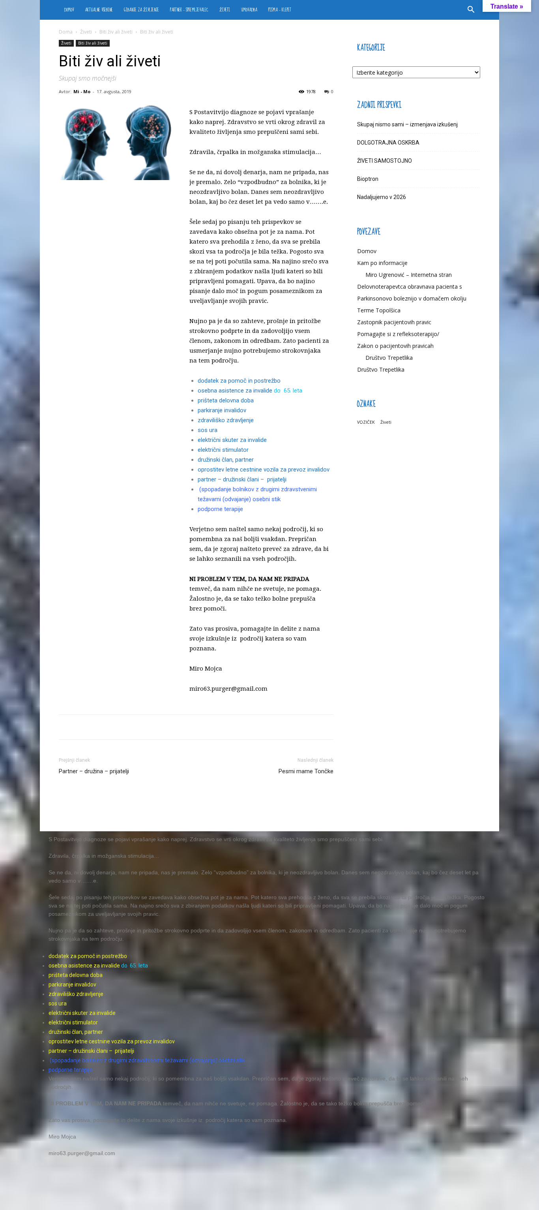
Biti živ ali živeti (116, 31)
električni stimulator (223, 449)
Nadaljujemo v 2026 (381, 197)
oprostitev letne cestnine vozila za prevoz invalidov (263, 469)
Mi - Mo (81, 91)
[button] (470, 10)
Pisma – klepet (279, 10)
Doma (66, 31)
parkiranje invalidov (222, 410)
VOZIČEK (366, 422)
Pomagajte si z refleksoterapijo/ (398, 334)
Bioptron (367, 179)
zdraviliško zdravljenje (226, 420)
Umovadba (249, 10)
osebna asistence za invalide (236, 390)
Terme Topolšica (379, 310)
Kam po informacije (382, 263)
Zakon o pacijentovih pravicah (395, 345)
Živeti (224, 10)
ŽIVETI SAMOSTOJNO (384, 161)
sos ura (207, 430)
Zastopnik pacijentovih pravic (394, 322)
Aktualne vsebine (99, 10)
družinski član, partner (226, 459)
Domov (69, 10)
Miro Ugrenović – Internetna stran (408, 274)
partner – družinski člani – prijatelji (242, 479)
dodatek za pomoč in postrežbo (239, 380)
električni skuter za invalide (233, 439)
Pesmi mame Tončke (306, 771)
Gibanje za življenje (141, 10)
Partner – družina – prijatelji (94, 771)
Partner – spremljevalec (189, 10)
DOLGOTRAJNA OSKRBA (388, 142)
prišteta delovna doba (226, 400)
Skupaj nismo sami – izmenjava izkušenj (407, 124)
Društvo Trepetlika (389, 357)
